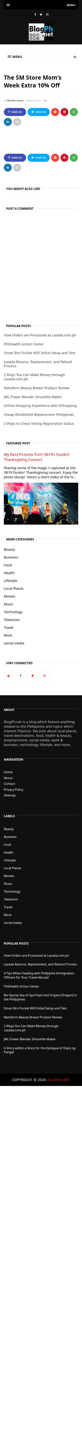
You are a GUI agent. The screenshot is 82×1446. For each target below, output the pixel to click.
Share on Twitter (40, 113)
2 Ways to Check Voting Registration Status (39, 423)
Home (8, 772)
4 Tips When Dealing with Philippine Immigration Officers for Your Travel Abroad (39, 975)
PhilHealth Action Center (24, 344)
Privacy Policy (13, 789)
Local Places (13, 588)
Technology (13, 612)
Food (8, 565)
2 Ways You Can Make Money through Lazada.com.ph (34, 376)
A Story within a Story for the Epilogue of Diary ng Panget (40, 1050)
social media (14, 643)
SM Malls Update (15, 100)
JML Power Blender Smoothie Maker (33, 397)
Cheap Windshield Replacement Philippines (39, 414)
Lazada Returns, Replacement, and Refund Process (38, 363)
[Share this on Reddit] (55, 112)
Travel (8, 627)
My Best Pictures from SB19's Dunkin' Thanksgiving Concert (37, 457)
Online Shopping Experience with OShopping (40, 405)
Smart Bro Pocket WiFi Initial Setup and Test (39, 352)
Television (12, 619)
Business (11, 557)
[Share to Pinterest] (17, 122)
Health (9, 573)
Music (8, 604)
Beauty (9, 549)
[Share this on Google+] (64, 112)
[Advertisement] (41, 1265)
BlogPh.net (58, 1079)
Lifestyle (10, 580)
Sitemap (10, 795)
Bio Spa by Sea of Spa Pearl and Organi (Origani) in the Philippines (40, 997)
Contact (9, 784)
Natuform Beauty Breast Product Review (36, 388)
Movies (9, 596)
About (8, 778)
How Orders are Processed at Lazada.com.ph (40, 335)
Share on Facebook (16, 113)
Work (8, 635)
